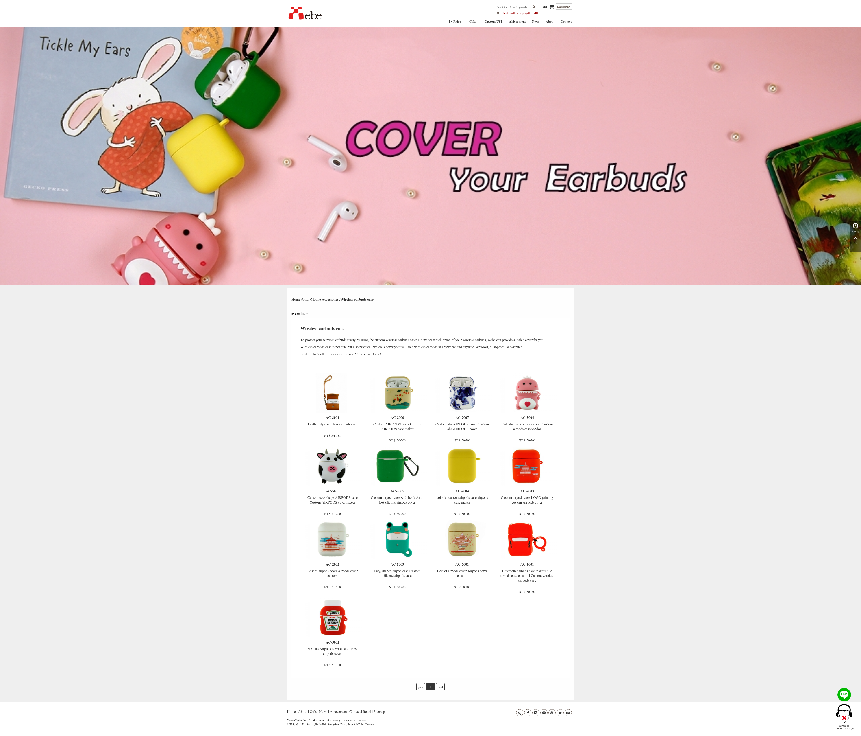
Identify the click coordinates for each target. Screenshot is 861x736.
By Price (455, 23)
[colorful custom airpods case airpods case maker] (462, 466)
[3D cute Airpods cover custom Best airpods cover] (332, 617)
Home (295, 299)
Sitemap (379, 711)
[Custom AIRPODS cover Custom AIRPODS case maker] (397, 393)
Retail (367, 711)
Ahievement (517, 23)
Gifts (472, 23)
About (550, 23)
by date (295, 314)
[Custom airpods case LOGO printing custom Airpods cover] (527, 466)
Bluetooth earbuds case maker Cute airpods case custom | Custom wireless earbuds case (527, 572)
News (536, 23)
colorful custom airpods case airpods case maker (462, 496)
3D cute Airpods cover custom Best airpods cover (332, 648)
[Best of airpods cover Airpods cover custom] (332, 539)
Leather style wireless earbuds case (332, 420)
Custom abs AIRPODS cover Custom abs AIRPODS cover (462, 423)
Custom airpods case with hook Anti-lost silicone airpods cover (397, 496)
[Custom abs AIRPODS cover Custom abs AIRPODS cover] (462, 393)
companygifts (524, 13)
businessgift (509, 13)
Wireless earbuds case (357, 299)
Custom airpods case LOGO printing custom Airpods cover (527, 496)
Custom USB (494, 23)
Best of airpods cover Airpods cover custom (332, 570)
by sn (305, 313)
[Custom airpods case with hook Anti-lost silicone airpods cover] (397, 466)
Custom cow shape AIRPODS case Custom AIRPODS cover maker (332, 496)
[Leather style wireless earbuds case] (332, 393)
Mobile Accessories (325, 299)
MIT (535, 13)
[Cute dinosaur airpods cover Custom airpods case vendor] (527, 393)
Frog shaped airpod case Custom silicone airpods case (397, 570)
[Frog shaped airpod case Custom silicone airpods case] (397, 539)
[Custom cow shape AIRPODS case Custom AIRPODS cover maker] (332, 466)
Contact (566, 23)
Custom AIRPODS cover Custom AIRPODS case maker (397, 423)
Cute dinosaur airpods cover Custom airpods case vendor (527, 423)
